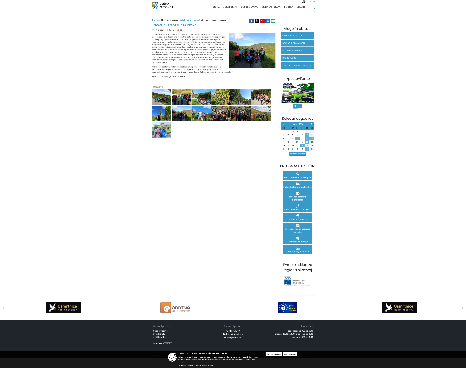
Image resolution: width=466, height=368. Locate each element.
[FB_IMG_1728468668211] (181, 113)
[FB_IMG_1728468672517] (201, 113)
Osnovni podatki (161, 326)
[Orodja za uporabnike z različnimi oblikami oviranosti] (304, 1)
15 (307, 138)
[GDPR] (206, 307)
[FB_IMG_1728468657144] (261, 97)
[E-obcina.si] (94, 307)
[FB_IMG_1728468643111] (221, 97)
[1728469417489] (161, 130)
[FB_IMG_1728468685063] (221, 113)
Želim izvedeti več (274, 354)
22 (307, 142)
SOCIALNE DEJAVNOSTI (293, 50)
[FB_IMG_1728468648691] (241, 97)
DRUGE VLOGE (289, 58)
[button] (4, 308)
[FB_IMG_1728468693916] (241, 113)
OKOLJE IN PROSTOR (292, 35)
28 (302, 145)
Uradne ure (307, 326)
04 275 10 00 (234, 331)
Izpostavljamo (298, 78)
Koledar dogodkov (297, 118)
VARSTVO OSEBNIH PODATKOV (297, 65)
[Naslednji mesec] (312, 124)
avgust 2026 (298, 124)
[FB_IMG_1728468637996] (201, 97)
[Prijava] (314, 1)
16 (312, 138)
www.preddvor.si (234, 337)
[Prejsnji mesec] (284, 124)
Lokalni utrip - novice (189, 20)
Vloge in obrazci (298, 28)
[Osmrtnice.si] (318, 307)
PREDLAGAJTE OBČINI (297, 166)
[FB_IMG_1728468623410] (162, 97)
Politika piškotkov (208, 365)
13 (297, 138)
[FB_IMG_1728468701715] (261, 113)
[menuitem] (216, 6)
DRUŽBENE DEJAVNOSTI (293, 43)
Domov (155, 20)
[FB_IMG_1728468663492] (162, 113)
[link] (251, 21)
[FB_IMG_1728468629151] (181, 97)
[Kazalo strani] (311, 1)
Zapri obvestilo (290, 354)
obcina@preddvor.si (234, 334)
